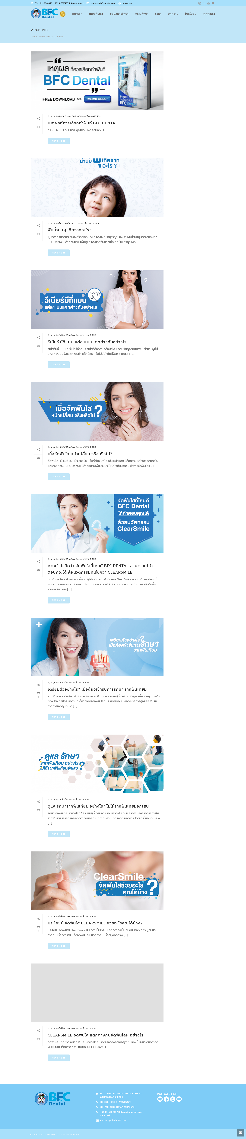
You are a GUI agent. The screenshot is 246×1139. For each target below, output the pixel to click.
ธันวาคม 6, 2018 (82, 682)
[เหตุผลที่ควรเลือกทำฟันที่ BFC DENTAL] (97, 80)
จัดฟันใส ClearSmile (66, 335)
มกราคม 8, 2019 (89, 559)
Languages (127, 3)
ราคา (158, 14)
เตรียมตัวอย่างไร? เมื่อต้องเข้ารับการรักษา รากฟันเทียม (97, 689)
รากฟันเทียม (63, 682)
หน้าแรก (77, 14)
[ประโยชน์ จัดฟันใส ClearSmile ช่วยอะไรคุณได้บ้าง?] (97, 880)
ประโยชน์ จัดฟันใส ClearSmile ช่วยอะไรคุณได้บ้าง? (95, 923)
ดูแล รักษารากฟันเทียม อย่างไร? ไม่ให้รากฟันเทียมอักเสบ (98, 806)
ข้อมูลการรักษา (119, 14)
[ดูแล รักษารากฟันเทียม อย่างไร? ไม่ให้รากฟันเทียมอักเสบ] (97, 764)
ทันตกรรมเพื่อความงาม (67, 223)
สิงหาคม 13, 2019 (92, 223)
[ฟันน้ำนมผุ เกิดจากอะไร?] (97, 187)
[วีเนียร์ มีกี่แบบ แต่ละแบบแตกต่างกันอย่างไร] (97, 299)
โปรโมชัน (190, 14)
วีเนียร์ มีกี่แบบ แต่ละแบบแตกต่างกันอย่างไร (87, 342)
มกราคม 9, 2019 (89, 335)
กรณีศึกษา (141, 14)
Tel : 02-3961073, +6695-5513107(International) (59, 3)
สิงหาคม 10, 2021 (94, 116)
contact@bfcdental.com (103, 3)
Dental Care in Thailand (68, 116)
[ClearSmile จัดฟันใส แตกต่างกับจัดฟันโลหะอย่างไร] (97, 992)
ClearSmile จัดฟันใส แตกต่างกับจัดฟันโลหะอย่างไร (95, 1035)
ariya (53, 116)
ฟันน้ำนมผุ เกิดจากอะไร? (69, 230)
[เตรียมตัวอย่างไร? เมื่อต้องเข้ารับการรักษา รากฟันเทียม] (97, 647)
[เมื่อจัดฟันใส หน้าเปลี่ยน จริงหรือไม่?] (97, 411)
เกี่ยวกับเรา (96, 14)
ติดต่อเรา (209, 14)
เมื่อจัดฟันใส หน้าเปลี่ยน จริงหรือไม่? (80, 454)
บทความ (173, 14)
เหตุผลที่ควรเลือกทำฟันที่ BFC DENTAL (83, 123)
